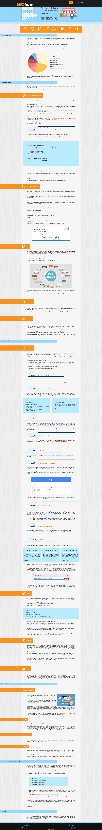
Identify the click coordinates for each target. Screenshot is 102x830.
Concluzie (25, 19)
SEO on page (45, 191)
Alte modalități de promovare (29, 14)
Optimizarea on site (27, 10)
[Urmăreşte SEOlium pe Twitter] (74, 827)
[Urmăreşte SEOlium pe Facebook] (71, 827)
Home (22, 22)
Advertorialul (29, 723)
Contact (82, 2)
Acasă (71, 2)
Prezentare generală (27, 8)
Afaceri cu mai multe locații (29, 17)
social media (48, 598)
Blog (78, 2)
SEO (74, 2)
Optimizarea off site (27, 12)
